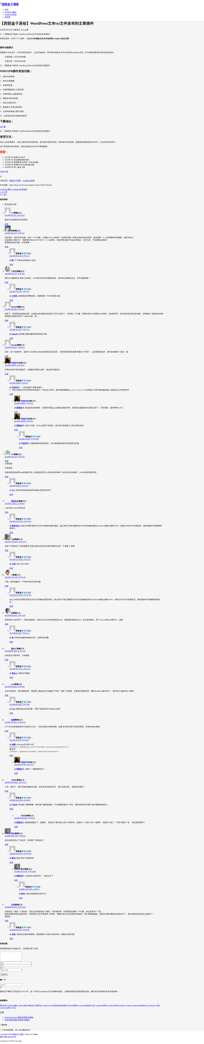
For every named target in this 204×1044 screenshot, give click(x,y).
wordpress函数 (12, 1005)
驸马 (13, 833)
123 (13, 490)
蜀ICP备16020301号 (8, 1037)
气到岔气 (15, 363)
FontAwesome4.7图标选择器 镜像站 (19, 1017)
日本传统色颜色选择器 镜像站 (17, 1020)
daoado (15, 334)
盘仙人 (14, 673)
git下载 (3, 127)
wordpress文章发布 (19, 189)
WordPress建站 (11, 12)
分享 (6, 172)
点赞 (2, 172)
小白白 (14, 805)
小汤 (13, 564)
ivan (13, 709)
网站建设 (63, 1005)
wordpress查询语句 (85, 1005)
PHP (93, 1005)
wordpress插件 (5, 189)
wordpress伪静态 (101, 1005)
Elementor (121, 1005)
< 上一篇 (3, 192)
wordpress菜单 (113, 1005)
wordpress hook (47, 1005)
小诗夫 (14, 296)
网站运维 (3, 1005)
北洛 (13, 905)
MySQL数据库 (72, 1005)
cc (12, 599)
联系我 (7, 17)
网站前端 (56, 1005)
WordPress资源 (11, 15)
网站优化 (31, 1005)
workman (129, 1005)
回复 (6, 224)
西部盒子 (20, 408)
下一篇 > (3, 194)
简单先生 (15, 501)
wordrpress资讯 (5, 1008)
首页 (6, 10)
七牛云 (13, 1008)
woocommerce (151, 1005)
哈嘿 (13, 720)
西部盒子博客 (15, 181)
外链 (158, 1005)
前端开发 (38, 1005)
